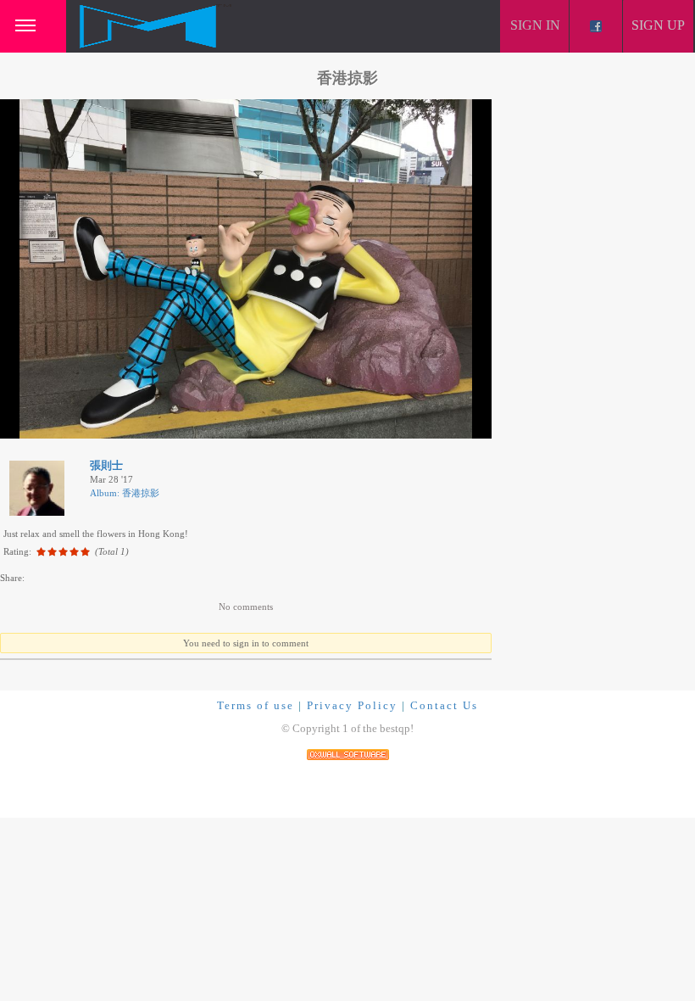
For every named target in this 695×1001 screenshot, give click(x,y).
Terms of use (255, 705)
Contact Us (444, 705)
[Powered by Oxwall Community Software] (348, 753)
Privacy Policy (352, 705)
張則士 (106, 465)
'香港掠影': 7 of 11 (52, 423)
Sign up (658, 25)
